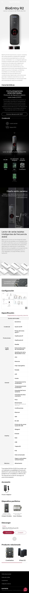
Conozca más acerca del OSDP (14, 114)
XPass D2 (22, 560)
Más (14, 539)
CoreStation (10, 560)
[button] (11, 47)
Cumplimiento (5, 580)
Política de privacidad (6, 574)
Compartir (20, 532)
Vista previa (8, 532)
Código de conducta (6, 583)
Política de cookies (6, 577)
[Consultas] (25, 589)
